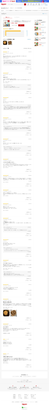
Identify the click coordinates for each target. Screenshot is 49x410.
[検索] (25, 4)
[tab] (7, 17)
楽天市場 (2, 10)
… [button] (4, 10)
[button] (31, 4)
